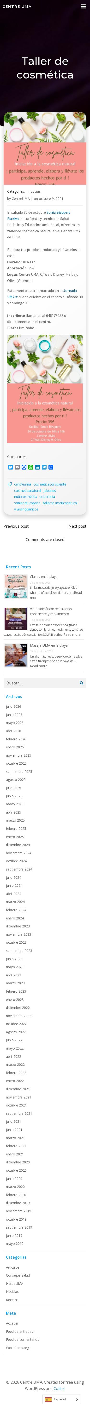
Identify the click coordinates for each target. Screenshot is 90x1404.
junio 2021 (14, 1129)
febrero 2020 (16, 1194)
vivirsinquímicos (26, 509)
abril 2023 (13, 975)
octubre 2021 (16, 1105)
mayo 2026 (15, 722)
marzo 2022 (15, 1064)
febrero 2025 (16, 828)
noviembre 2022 (18, 1015)
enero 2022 (15, 1080)
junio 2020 (14, 1178)
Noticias (35, 191)
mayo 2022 (15, 1048)
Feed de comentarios (22, 1339)
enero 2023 (15, 999)
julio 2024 (13, 877)
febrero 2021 (16, 1146)
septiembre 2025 (19, 771)
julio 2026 (13, 706)
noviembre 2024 (18, 853)
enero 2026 (15, 747)
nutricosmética (25, 496)
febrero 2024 (16, 910)
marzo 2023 (15, 983)
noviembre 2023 (18, 934)
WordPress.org (17, 1347)
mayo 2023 (15, 967)
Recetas (12, 1299)
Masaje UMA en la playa (49, 645)
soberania (47, 496)
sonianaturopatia (27, 503)
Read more (72, 634)
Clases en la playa (44, 576)
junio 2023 (14, 959)
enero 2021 (15, 1154)
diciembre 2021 (18, 1089)
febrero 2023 (16, 991)
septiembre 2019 (19, 1227)
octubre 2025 (16, 763)
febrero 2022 (16, 1072)
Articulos (12, 1267)
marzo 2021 (15, 1138)
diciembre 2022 (18, 1007)
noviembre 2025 (18, 755)
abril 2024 (13, 893)
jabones (49, 490)
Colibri (59, 1388)
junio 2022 (14, 1040)
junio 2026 (14, 714)
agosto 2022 (16, 1032)
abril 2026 (13, 731)
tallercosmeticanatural (60, 503)
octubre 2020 (16, 1170)
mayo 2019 (15, 1243)
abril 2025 (13, 812)
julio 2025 (13, 787)
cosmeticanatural (27, 490)
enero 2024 (15, 918)
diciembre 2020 (18, 1162)
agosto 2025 (16, 779)
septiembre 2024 (19, 869)
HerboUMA (14, 1283)
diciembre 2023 (18, 926)
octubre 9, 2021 (51, 198)
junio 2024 (14, 885)
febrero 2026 (16, 739)
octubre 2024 (16, 861)
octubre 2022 (16, 1023)
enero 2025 (15, 836)
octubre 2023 (16, 942)
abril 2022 (13, 1056)
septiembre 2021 (19, 1113)
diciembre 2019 (18, 1202)
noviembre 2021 (18, 1097)
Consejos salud (18, 1275)
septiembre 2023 (19, 950)
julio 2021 (13, 1121)
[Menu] (83, 6)
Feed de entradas (19, 1331)
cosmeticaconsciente (49, 484)
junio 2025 (14, 796)
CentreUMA (21, 198)
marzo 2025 (15, 820)
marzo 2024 (15, 901)
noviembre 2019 (18, 1211)
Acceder (12, 1323)
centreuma (22, 484)
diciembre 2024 (18, 844)
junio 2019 (14, 1235)
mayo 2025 (15, 804)
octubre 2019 (16, 1219)
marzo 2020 (15, 1186)
